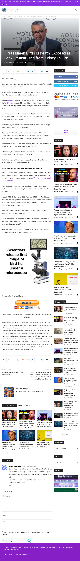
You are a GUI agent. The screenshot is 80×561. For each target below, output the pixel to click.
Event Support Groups (14, 1)
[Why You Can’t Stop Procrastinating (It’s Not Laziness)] (44, 435)
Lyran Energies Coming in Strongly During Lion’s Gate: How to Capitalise (71, 340)
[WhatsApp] (18, 71)
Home (24, 10)
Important (17, 49)
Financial (61, 1)
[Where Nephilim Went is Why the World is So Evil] (58, 415)
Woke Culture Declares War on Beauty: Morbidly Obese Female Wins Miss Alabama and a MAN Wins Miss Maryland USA (40, 376)
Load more (65, 434)
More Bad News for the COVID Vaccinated (12, 374)
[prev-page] (3, 453)
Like (75, 77)
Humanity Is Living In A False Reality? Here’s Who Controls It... (70, 330)
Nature (74, 1)
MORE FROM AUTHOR (25, 406)
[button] (76, 10)
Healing (36, 1)
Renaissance (47, 1)
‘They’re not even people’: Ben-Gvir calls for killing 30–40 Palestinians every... (66, 238)
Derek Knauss (58, 294)
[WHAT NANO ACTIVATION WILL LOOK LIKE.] (58, 360)
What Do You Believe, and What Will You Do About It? (70, 370)
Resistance (42, 10)
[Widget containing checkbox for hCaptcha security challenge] (17, 542)
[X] (8, 71)
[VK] (32, 71)
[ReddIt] (23, 71)
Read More (66, 132)
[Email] (37, 71)
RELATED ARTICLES (9, 406)
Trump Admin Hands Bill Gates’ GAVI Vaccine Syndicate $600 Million (44, 424)
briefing (11, 100)
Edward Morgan (10, 62)
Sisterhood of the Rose (26, 1)
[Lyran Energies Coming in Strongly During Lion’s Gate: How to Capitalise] (58, 341)
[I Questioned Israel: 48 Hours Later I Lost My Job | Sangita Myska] (9, 415)
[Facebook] (4, 71)
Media (40, 1)
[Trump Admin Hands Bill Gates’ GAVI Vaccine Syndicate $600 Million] (44, 415)
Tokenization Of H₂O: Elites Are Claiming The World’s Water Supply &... (65, 264)
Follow (74, 81)
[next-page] (6, 453)
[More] (47, 71)
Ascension (4, 1)
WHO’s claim (9, 103)
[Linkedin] (28, 71)
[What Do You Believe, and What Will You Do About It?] (58, 370)
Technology (55, 1)
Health (11, 49)
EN (4, 4)
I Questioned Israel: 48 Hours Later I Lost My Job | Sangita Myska (8, 424)
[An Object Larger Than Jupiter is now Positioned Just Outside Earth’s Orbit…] (58, 404)
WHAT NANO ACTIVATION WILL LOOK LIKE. (71, 360)
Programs (52, 10)
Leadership (68, 1)
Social (60, 10)
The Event (32, 10)
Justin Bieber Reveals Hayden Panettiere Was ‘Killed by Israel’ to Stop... (65, 186)
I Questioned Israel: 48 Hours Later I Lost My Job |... (70, 309)
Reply (10, 485)
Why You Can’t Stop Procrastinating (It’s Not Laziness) (43, 445)
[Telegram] (42, 71)
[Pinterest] (13, 71)
